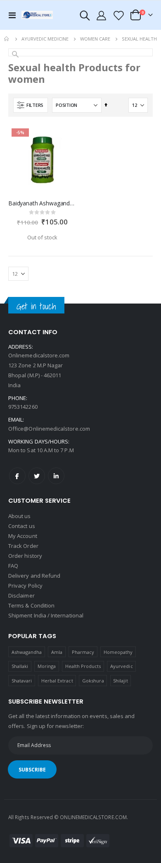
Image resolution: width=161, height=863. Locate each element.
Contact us (21, 526)
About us (19, 516)
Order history (25, 555)
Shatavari (22, 680)
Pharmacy (83, 652)
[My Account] (101, 15)
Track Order (23, 546)
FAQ (13, 565)
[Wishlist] (118, 15)
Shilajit (120, 680)
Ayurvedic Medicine (45, 38)
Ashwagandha (27, 652)
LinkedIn (56, 476)
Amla (56, 652)
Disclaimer (21, 595)
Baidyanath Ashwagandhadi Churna (42, 203)
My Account (22, 536)
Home (7, 39)
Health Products (83, 666)
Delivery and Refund (34, 575)
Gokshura (93, 680)
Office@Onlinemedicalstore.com (49, 428)
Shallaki (20, 666)
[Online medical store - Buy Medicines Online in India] (37, 15)
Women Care (95, 38)
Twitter (36, 476)
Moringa (47, 666)
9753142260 (23, 406)
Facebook (17, 476)
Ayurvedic (121, 666)
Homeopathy (118, 652)
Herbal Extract (57, 680)
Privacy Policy (25, 585)
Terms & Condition (31, 605)
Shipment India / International (45, 615)
